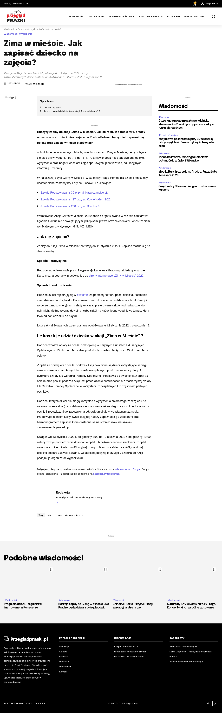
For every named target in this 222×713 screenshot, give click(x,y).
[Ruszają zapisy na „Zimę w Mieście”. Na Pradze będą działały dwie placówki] (84, 580)
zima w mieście (74, 515)
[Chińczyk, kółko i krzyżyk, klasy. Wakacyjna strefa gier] (138, 580)
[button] (213, 16)
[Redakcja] (45, 498)
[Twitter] (7, 113)
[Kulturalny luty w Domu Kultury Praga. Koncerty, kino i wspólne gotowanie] (192, 580)
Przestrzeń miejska (168, 135)
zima (59, 515)
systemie (83, 294)
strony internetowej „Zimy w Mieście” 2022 (116, 275)
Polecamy (164, 117)
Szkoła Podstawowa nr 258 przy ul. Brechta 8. (70, 206)
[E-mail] (7, 128)
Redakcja (39, 83)
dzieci (50, 515)
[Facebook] (7, 105)
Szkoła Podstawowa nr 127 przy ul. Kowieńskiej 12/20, (75, 199)
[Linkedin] (7, 120)
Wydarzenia (25, 34)
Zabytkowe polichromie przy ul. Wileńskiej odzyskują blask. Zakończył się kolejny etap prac (186, 143)
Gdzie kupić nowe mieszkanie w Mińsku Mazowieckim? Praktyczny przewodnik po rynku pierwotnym (186, 124)
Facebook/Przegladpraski (106, 473)
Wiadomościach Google (127, 469)
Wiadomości (9, 29)
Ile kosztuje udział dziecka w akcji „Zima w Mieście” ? (72, 111)
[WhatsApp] (7, 136)
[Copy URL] (7, 143)
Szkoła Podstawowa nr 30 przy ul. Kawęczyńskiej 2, (74, 192)
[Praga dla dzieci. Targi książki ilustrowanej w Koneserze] (29, 580)
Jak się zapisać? (52, 107)
